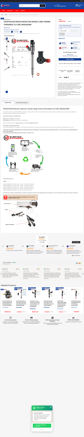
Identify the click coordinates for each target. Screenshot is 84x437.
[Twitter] (66, 77)
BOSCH (65, 63)
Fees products (70, 63)
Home (75, 63)
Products (79, 63)
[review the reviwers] (16, 246)
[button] (7, 27)
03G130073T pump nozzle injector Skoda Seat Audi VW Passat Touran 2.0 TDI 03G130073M (35, 304)
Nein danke (42, 429)
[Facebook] (64, 77)
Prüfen (62, 34)
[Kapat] (51, 407)
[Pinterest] (68, 77)
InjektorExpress (7, 19)
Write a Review (76, 242)
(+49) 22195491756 (61, 6)
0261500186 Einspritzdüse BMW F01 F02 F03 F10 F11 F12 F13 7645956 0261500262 (61, 304)
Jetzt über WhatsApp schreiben (41, 425)
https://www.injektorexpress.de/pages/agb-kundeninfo (68, 94)
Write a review (70, 59)
